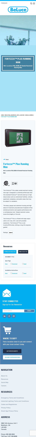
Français (4, 3)
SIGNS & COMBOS (29, 115)
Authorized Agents (12, 351)
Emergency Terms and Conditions (12, 398)
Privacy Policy (5, 407)
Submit (29, 310)
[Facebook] (9, 316)
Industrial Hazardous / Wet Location (14, 115)
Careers (3, 385)
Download (14, 264)
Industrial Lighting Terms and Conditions (15, 401)
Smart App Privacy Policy (9, 411)
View (6, 264)
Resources (4, 379)
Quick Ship (4, 382)
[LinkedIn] (5, 316)
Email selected (23, 251)
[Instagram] (14, 316)
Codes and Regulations (9, 404)
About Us (4, 376)
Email (24, 264)
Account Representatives (12, 357)
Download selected (10, 251)
